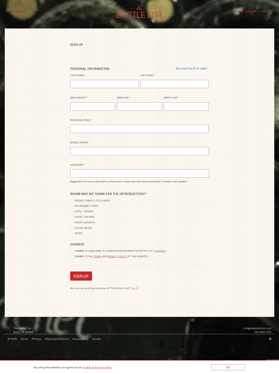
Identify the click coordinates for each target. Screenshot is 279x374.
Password (77, 164)
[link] (97, 367)
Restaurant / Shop (86, 206)
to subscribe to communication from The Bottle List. (121, 250)
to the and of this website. (112, 256)
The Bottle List (139, 11)
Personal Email (81, 120)
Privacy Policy (117, 256)
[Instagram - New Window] (270, 339)
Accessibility (80, 339)
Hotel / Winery (84, 211)
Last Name (147, 75)
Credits (96, 339)
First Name (78, 75)
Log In (265, 11)
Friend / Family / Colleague (92, 200)
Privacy (36, 339)
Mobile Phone (80, 142)
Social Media (83, 228)
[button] (16, 11)
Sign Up (250, 11)
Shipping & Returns (57, 339)
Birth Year (171, 97)
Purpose (160, 250)
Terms (97, 256)
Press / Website (85, 222)
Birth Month (79, 97)
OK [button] (228, 367)
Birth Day (124, 97)
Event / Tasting (84, 217)
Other (78, 233)
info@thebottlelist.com (257, 328)
